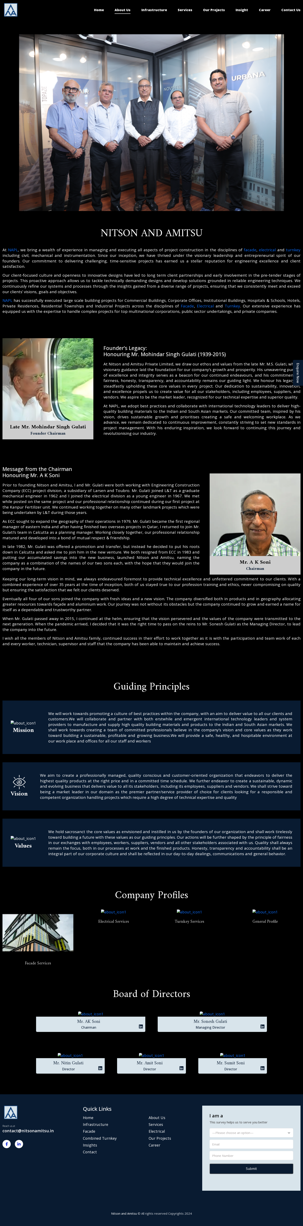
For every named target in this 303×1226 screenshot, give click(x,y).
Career (265, 10)
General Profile (265, 921)
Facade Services (38, 963)
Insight (242, 10)
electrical (267, 250)
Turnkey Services (189, 921)
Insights (90, 1145)
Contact (90, 1151)
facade (250, 250)
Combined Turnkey (100, 1138)
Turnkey (232, 306)
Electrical (205, 306)
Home (99, 10)
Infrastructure (154, 10)
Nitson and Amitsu (124, 1213)
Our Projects (214, 10)
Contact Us (291, 10)
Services (185, 10)
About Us (122, 10)
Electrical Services (113, 921)
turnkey (293, 250)
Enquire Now (298, 373)
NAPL (13, 250)
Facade (187, 306)
